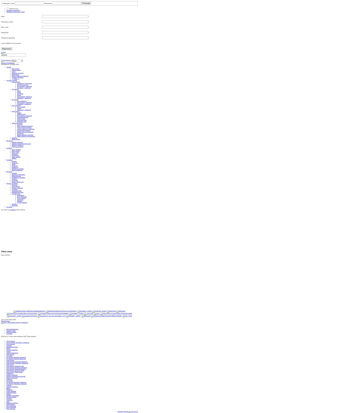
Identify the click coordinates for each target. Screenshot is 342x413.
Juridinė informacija (12, 353)
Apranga (9, 345)
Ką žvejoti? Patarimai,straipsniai (16, 359)
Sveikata (9, 398)
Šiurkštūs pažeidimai (12, 395)
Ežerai (8, 348)
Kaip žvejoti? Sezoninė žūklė (15, 370)
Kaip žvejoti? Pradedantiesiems (16, 369)
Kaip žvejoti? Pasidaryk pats (15, 366)
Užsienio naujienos (12, 403)
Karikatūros (9, 373)
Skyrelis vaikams (11, 397)
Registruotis (6, 49)
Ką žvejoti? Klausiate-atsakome (16, 357)
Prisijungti (4, 63)
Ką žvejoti (9, 356)
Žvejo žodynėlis (11, 407)
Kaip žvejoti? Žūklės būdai (14, 372)
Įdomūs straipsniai (12, 350)
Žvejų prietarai (10, 409)
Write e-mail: (5, 27)
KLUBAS (12, 210)
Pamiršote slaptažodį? (13, 10)
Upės (8, 401)
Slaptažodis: (5, 32)
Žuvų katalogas (11, 406)
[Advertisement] (69, 229)
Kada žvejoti (10, 360)
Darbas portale (10, 330)
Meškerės (9, 389)
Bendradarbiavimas (12, 329)
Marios (8, 388)
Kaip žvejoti (9, 364)
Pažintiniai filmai (11, 392)
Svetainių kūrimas (123, 411)
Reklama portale (11, 332)
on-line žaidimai (11, 391)
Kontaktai (9, 333)
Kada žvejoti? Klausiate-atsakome (16, 361)
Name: (3, 16)
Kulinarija (9, 379)
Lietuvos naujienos (12, 386)
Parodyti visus (5, 321)
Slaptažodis (48, 3)
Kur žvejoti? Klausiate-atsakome (16, 382)
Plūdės (8, 394)
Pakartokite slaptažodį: (8, 38)
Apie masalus (10, 344)
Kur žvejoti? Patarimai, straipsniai (16, 384)
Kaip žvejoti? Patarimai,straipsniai (16, 367)
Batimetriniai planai (12, 347)
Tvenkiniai (9, 400)
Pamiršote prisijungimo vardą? (15, 12)
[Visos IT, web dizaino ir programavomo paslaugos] (133, 411)
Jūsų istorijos (10, 354)
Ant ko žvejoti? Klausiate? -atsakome (17, 342)
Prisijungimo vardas (9, 3)
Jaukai (8, 351)
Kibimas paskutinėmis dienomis (16, 376)
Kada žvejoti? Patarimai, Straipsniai (17, 363)
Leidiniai (8, 385)
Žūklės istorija (10, 404)
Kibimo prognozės (12, 378)
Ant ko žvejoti (10, 341)
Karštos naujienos (12, 375)
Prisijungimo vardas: (7, 22)
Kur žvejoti (9, 381)
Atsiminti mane (13, 8)
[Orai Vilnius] (5, 60)
